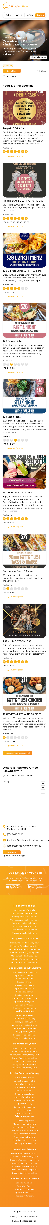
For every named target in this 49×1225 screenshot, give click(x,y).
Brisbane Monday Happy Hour (24, 1153)
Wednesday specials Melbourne (24, 920)
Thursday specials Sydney (24, 1028)
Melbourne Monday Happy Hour (24, 943)
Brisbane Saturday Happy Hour (24, 1170)
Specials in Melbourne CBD (24, 972)
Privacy (13, 1216)
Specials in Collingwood (24, 1001)
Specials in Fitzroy (24, 982)
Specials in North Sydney (25, 1100)
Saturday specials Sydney (24, 1035)
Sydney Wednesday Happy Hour (24, 1055)
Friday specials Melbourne (24, 926)
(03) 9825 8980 (15, 834)
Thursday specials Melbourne (24, 923)
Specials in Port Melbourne (24, 1008)
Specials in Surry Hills (24, 1077)
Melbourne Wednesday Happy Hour (24, 949)
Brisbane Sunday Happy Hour (25, 1173)
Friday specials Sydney (25, 1031)
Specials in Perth (24, 1186)
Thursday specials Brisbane (24, 1134)
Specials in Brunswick (24, 988)
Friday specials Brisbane (24, 1137)
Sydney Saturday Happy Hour (24, 1064)
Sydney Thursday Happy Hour (25, 1058)
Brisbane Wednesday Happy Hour (24, 1160)
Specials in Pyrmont (24, 1091)
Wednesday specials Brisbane (24, 1130)
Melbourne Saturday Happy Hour (24, 959)
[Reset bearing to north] (43, 791)
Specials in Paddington (24, 1087)
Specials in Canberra (25, 1196)
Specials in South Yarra (25, 995)
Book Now (11, 71)
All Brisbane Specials (24, 1121)
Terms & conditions (30, 1216)
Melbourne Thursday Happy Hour (24, 952)
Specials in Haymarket (24, 1110)
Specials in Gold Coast (24, 1189)
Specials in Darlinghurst (24, 1097)
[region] (24, 800)
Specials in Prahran (24, 992)
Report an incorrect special (17, 753)
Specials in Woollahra (24, 1094)
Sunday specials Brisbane (24, 1143)
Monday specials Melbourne (24, 913)
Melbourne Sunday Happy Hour (25, 962)
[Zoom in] (43, 783)
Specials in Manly (24, 1104)
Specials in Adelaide (24, 1183)
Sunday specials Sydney (24, 1038)
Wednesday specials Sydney (24, 1025)
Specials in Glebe (24, 1113)
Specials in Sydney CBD (24, 1081)
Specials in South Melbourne (24, 998)
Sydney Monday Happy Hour (24, 1048)
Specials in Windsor (24, 1005)
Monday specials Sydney (24, 1018)
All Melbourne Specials (24, 910)
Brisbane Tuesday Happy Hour (24, 1156)
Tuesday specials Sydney (25, 1022)
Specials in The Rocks (24, 1084)
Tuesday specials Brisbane (24, 1127)
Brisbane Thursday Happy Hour (24, 1163)
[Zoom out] (43, 787)
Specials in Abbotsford (24, 985)
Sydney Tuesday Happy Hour (24, 1051)
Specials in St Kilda (24, 979)
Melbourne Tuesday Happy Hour (24, 946)
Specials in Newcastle (24, 1192)
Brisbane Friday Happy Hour (24, 1166)
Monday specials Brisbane (24, 1124)
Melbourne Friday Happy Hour (24, 956)
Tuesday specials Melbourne (24, 916)
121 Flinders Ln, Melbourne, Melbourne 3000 (21, 827)
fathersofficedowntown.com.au (24, 845)
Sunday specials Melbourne (24, 933)
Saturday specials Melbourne (24, 930)
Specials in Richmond (24, 975)
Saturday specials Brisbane (24, 1140)
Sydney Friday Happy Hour (24, 1061)
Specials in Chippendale (24, 1107)
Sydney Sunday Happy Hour (24, 1068)
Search (40, 15)
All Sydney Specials (24, 1015)
